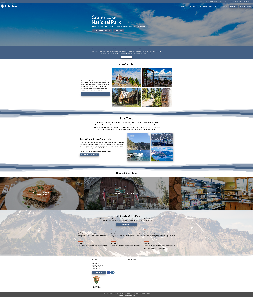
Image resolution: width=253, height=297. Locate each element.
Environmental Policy (139, 293)
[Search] (251, 2)
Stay (189, 6)
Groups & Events (214, 6)
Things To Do (203, 6)
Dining (195, 6)
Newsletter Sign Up (203, 1)
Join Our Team (246, 1)
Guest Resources (224, 1)
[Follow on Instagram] (4, 2)
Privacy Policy (130, 293)
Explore (183, 6)
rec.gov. (150, 53)
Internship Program (213, 1)
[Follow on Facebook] (2, 2)
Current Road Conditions (235, 1)
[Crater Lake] (9, 6)
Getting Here (123, 293)
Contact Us (223, 6)
